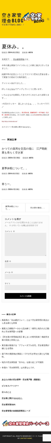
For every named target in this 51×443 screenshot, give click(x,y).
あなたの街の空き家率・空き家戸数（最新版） (22, 379)
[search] (48, 19)
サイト (7, 283)
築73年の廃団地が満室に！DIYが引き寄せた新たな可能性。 (25, 355)
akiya (30, 52)
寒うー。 (7, 184)
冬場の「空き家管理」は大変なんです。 (19, 367)
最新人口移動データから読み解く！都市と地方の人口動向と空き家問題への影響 (25, 330)
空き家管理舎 (19, 59)
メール (9, 272)
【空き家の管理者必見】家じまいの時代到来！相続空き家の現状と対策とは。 (25, 338)
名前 (8, 261)
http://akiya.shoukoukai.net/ (9, 121)
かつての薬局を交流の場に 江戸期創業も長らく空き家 (24, 150)
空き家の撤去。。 (38, 207)
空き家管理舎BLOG (13, 17)
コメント (10, 231)
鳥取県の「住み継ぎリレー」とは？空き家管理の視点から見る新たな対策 (25, 321)
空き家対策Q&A (8, 404)
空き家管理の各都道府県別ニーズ (16, 411)
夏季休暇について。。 (15, 168)
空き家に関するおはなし (21, 126)
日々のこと (6, 392)
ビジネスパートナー (10, 386)
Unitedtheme (26, 438)
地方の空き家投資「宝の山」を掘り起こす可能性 (23, 362)
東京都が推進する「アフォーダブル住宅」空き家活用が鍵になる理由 (25, 347)
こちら (12, 89)
